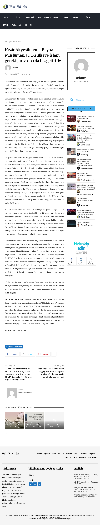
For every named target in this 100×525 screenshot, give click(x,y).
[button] (75, 100)
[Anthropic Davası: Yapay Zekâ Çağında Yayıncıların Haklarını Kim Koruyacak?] (71, 186)
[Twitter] (39, 484)
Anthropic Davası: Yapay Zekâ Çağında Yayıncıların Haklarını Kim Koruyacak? (86, 187)
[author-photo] (79, 121)
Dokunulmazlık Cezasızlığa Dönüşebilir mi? (85, 200)
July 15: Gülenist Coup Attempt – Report (86, 483)
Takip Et (81, 259)
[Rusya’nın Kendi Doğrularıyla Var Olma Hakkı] (71, 175)
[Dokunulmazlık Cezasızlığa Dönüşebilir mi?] (71, 200)
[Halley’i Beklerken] (71, 223)
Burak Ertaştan (87, 225)
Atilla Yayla (85, 131)
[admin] (9, 68)
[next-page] (10, 433)
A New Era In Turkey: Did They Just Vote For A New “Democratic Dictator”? (86, 476)
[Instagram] (35, 484)
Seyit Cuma (85, 145)
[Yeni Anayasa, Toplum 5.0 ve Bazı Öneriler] (71, 118)
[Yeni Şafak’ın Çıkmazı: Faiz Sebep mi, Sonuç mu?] (71, 128)
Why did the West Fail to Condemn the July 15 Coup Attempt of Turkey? (84, 489)
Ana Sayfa (8, 42)
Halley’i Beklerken (83, 222)
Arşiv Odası (17, 42)
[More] (53, 354)
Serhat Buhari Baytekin (86, 194)
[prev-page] (6, 433)
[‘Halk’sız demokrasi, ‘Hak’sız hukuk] (54, 420)
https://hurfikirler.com (25, 392)
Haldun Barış (86, 121)
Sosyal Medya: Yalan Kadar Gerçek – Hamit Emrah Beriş (14, 425)
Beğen (71, 259)
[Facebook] (30, 484)
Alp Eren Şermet (87, 180)
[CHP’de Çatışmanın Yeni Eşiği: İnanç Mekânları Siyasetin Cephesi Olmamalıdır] (71, 137)
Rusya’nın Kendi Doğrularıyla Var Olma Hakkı (84, 175)
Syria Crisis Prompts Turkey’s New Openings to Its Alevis (86, 496)
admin (15, 68)
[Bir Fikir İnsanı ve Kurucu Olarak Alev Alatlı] (71, 151)
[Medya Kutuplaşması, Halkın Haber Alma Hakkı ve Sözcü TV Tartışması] (71, 212)
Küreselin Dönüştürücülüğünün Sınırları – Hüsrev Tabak (34, 425)
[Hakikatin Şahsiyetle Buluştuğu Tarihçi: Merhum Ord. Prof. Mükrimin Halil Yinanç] (71, 161)
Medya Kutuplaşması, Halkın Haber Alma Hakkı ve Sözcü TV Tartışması (85, 212)
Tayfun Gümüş (87, 168)
